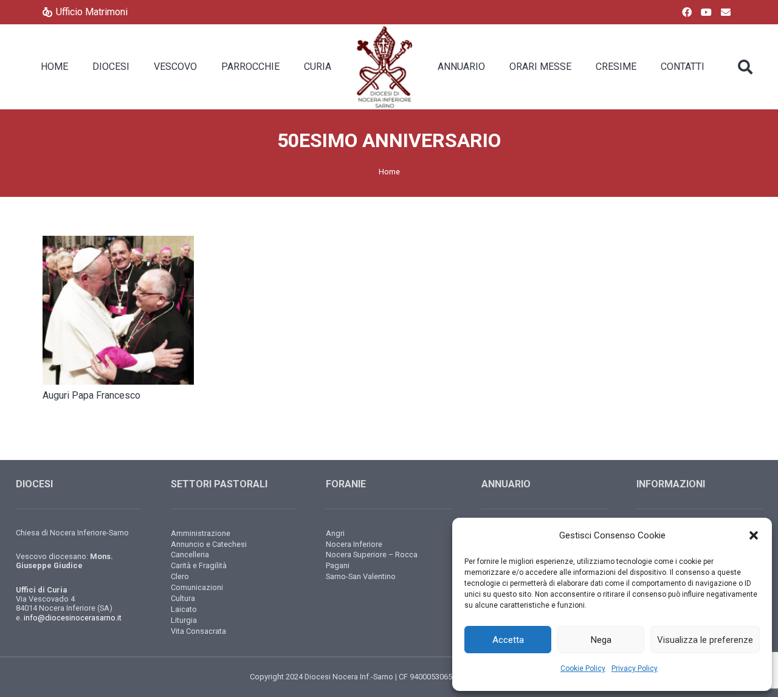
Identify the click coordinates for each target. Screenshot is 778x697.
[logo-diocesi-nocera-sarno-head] (384, 66)
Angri (335, 533)
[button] (754, 535)
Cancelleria (190, 554)
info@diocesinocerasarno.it (73, 617)
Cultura (183, 598)
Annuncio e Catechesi (209, 544)
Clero (180, 576)
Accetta (508, 639)
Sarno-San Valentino (361, 576)
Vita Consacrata (198, 631)
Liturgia (184, 620)
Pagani (337, 565)
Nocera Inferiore (354, 544)
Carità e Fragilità (199, 565)
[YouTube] (706, 12)
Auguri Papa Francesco (91, 395)
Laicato (184, 609)
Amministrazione (200, 533)
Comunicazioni (197, 587)
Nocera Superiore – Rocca (372, 554)
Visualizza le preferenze (705, 639)
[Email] (725, 12)
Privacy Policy (634, 668)
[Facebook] (687, 12)
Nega (601, 639)
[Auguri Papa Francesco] (118, 310)
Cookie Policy (582, 668)
